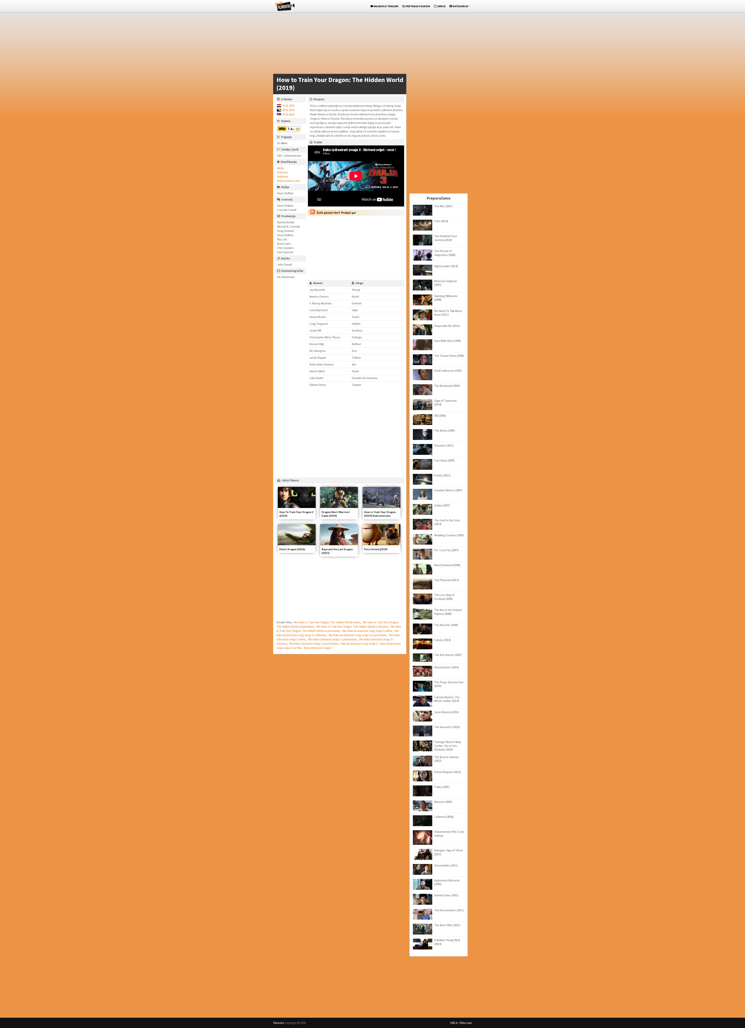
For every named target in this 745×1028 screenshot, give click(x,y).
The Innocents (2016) (447, 727)
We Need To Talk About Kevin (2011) (448, 313)
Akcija (280, 168)
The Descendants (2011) (449, 910)
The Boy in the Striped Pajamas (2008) (448, 612)
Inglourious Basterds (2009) (447, 882)
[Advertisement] (370, 44)
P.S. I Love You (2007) (446, 550)
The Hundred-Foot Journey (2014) (445, 238)
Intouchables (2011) (446, 865)
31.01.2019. (288, 105)
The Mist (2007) (443, 206)
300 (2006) (440, 415)
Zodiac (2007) (442, 505)
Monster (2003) (443, 802)
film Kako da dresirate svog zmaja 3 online (367, 631)
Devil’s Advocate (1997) (448, 370)
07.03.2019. (288, 114)
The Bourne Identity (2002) (446, 759)
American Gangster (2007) (445, 283)
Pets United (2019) (375, 549)
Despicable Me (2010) (447, 326)
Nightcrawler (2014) (446, 266)
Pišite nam (465, 1023)
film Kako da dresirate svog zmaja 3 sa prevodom (357, 635)
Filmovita (278, 1023)
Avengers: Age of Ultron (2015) (448, 852)
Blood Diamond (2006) (447, 565)
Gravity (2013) (442, 475)
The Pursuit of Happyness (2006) (445, 253)
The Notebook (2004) (447, 386)
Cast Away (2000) (444, 460)
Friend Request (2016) (447, 772)
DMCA (453, 1023)
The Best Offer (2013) (447, 925)
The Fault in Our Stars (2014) (447, 522)
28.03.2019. (288, 110)
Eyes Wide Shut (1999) (447, 341)
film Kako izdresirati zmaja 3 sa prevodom (313, 643)
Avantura (282, 172)
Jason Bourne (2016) (446, 712)
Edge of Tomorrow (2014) (445, 402)
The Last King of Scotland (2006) (444, 597)
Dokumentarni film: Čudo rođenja (449, 833)
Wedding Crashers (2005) (449, 535)
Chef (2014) (441, 221)
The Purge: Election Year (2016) (449, 684)
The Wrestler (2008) (446, 625)
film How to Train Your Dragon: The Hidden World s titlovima (352, 626)
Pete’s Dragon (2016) (292, 549)
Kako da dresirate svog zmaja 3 (358, 643)
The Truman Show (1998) (449, 356)
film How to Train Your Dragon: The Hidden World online (326, 622)
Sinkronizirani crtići (288, 181)
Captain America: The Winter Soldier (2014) (447, 699)
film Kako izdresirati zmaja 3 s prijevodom (332, 639)
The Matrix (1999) (444, 430)
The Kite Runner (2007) (448, 655)
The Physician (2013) (446, 580)
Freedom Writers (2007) (448, 490)
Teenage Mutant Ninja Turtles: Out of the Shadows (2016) (447, 745)
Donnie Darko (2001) (446, 895)
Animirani (282, 176)
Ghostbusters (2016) (446, 667)
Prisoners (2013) (444, 445)
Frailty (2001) (442, 787)
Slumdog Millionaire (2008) (445, 298)
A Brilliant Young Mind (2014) (447, 942)
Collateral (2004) (443, 817)
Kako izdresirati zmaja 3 (318, 648)
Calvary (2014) (442, 640)
